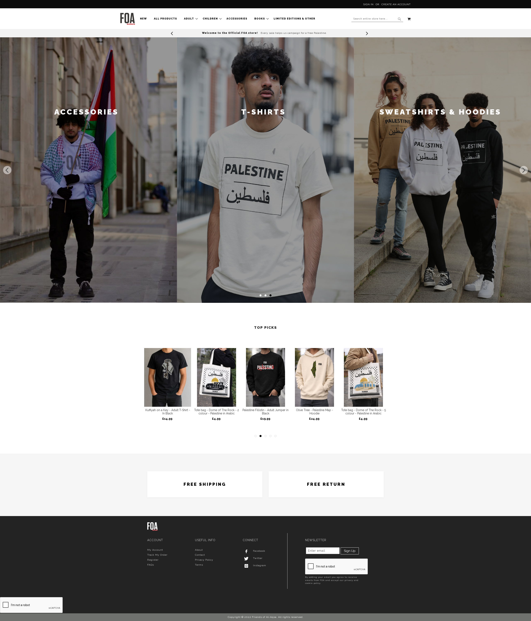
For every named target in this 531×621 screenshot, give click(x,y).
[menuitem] (144, 18)
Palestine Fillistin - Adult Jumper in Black (168, 411)
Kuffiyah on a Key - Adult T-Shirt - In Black (314, 411)
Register (152, 559)
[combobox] (377, 19)
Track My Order (157, 554)
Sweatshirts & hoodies (263, 111)
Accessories (440, 111)
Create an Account (396, 4)
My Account (155, 549)
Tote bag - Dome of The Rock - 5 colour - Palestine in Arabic (265, 411)
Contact (200, 554)
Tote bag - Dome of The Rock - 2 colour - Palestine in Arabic (363, 411)
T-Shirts (86, 111)
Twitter (257, 558)
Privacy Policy (204, 559)
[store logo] (127, 19)
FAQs (150, 564)
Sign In (368, 4)
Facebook (259, 550)
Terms (199, 564)
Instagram (259, 565)
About (199, 549)
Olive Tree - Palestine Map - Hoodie (216, 411)
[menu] (229, 18)
